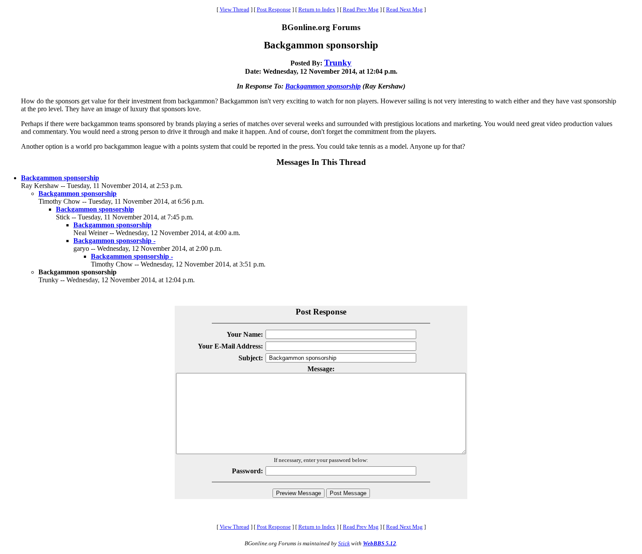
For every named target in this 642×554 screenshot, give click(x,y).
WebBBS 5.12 (379, 543)
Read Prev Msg (361, 9)
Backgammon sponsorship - (114, 240)
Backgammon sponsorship (323, 86)
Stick (344, 543)
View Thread (234, 9)
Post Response (274, 9)
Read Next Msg (404, 9)
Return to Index (316, 9)
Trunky (338, 62)
